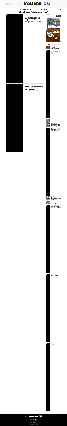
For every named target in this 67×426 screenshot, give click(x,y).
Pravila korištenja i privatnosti (31, 422)
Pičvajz (35, 9)
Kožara (28, 9)
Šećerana (45, 9)
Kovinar (24, 9)
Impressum (38, 422)
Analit (21, 9)
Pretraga (47, 14)
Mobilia (31, 9)
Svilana (42, 9)
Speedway (38, 9)
